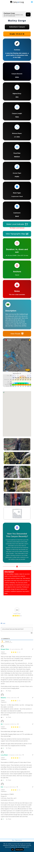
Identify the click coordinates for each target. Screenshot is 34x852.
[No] (29, 847)
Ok (12, 849)
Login (3, 623)
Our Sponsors (17, 840)
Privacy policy (19, 849)
